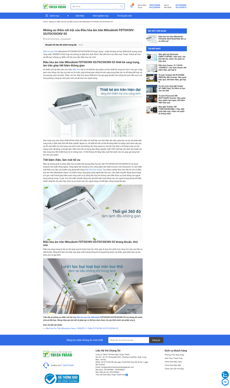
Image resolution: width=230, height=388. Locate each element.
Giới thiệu (79, 15)
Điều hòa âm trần (50, 51)
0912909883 (181, 5)
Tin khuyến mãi (124, 15)
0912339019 (181, 7)
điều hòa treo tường (93, 170)
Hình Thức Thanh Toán (174, 358)
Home (45, 22)
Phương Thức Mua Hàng (174, 355)
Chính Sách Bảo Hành (173, 362)
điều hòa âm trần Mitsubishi (88, 317)
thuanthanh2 (66, 39)
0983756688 (154, 5)
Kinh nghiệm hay (101, 15)
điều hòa (76, 69)
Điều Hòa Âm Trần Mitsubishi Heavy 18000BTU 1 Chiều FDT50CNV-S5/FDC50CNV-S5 (82, 328)
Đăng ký (156, 340)
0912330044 (154, 7)
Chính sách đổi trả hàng (174, 369)
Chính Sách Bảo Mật (173, 365)
